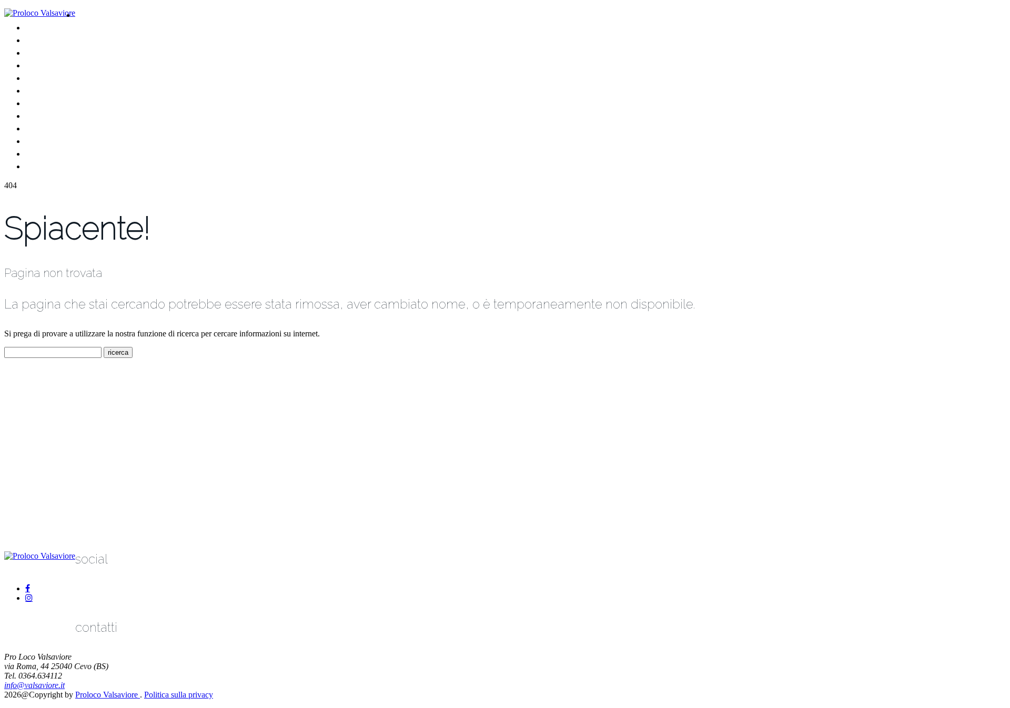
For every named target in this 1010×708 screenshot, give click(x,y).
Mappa (39, 128)
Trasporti (43, 140)
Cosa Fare (46, 52)
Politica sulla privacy (178, 694)
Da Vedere (47, 39)
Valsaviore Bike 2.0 (64, 64)
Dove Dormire (55, 90)
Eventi (37, 77)
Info (33, 165)
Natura (39, 27)
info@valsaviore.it (34, 685)
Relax (36, 115)
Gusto (37, 102)
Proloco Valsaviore (107, 694)
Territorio (94, 14)
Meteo (39, 153)
